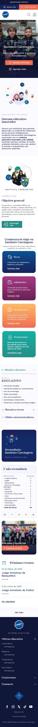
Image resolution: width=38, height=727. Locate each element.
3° (26, 515)
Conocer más (13, 268)
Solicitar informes (30, 7)
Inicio (4, 23)
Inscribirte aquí (14, 353)
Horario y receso (13, 409)
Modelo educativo (14, 370)
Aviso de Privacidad (19, 716)
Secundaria (7, 667)
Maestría (5, 651)
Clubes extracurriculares (17, 417)
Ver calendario (8, 601)
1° (12, 515)
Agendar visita (11, 7)
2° (19, 515)
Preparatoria (7, 659)
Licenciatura (7, 643)
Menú (34, 15)
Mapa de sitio (19, 712)
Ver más (19, 612)
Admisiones (9, 647)
